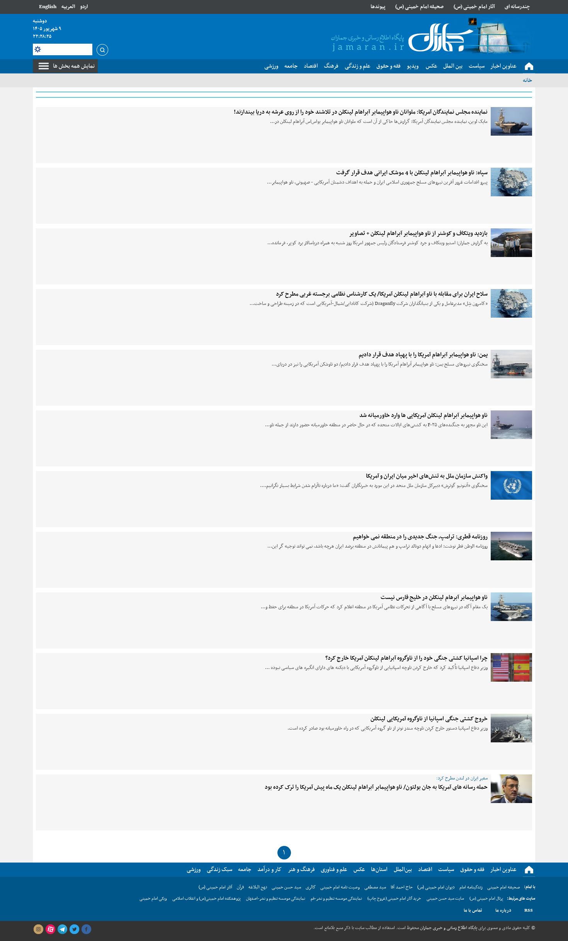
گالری (311, 887)
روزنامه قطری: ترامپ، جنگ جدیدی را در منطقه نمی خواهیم (420, 537)
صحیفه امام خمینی (503, 887)
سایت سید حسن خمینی (445, 898)
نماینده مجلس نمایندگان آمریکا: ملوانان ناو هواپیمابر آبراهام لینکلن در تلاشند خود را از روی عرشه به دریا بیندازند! (361, 112)
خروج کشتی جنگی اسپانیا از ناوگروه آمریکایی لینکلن (429, 719)
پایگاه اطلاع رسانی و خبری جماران (448, 928)
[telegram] (62, 929)
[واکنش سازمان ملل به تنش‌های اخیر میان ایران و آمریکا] (511, 485)
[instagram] (38, 929)
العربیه (68, 6)
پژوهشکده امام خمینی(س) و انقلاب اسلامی (206, 898)
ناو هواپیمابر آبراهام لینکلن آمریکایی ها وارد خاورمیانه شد (423, 415)
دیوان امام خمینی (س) (436, 887)
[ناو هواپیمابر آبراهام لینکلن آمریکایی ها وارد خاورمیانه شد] (511, 424)
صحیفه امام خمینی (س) (419, 6)
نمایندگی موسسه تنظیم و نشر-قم (336, 898)
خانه (527, 80)
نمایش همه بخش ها (74, 66)
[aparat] (50, 929)
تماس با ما (473, 910)
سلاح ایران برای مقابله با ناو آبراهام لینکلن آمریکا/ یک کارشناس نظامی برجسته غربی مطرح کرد (382, 294)
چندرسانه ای (517, 6)
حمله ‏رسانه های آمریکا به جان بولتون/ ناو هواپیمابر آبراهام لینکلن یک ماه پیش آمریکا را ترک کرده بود (376, 787)
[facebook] (86, 929)
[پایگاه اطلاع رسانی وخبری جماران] (400, 38)
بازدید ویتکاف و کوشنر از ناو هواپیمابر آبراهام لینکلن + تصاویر (418, 233)
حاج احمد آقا (402, 887)
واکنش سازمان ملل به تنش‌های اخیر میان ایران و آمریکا (427, 476)
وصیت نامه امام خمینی (340, 887)
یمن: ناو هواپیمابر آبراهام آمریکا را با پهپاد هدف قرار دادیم (423, 355)
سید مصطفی (375, 887)
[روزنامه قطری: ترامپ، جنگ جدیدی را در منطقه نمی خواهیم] (511, 546)
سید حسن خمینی (286, 887)
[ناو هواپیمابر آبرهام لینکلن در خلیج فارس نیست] (511, 606)
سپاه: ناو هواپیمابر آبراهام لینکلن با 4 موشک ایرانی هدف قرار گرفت (412, 173)
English (47, 6)
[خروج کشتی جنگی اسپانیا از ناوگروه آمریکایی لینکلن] (511, 728)
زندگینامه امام (471, 887)
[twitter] (74, 929)
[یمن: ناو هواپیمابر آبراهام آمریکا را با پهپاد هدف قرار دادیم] (511, 364)
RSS (528, 910)
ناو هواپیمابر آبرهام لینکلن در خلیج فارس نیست (434, 597)
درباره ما (503, 910)
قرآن (240, 887)
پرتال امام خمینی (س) (486, 898)
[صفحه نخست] (529, 66)
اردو (84, 6)
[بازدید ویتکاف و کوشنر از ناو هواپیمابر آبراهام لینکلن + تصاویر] (511, 242)
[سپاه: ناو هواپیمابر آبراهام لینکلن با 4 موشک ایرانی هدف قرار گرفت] (511, 182)
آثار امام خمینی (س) (474, 6)
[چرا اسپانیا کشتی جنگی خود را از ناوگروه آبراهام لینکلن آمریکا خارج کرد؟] (511, 667)
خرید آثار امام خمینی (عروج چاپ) (394, 898)
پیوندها (378, 6)
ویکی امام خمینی (153, 898)
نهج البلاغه (257, 887)
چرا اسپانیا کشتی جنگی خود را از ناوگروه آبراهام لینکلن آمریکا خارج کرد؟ (406, 658)
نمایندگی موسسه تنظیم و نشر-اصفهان (275, 898)
